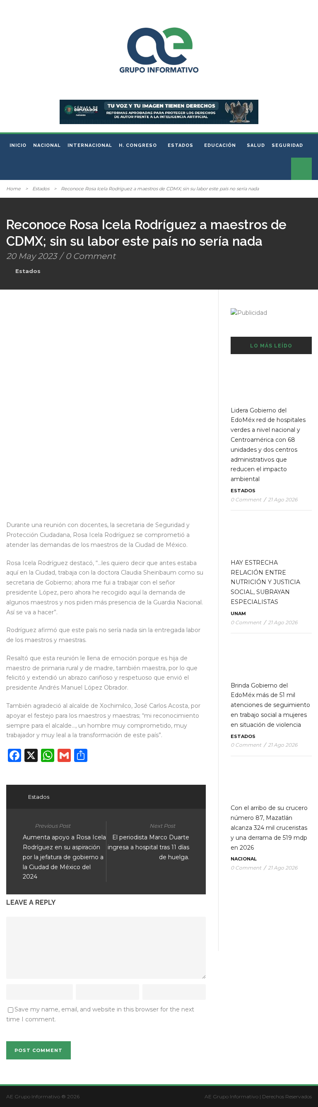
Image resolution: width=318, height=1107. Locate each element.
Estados (180, 145)
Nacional (47, 145)
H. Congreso (138, 145)
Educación (220, 145)
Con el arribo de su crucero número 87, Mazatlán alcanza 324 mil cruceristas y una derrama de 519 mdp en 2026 (269, 827)
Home (13, 189)
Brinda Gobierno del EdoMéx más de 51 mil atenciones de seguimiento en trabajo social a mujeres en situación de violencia (270, 705)
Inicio (18, 145)
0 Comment (90, 256)
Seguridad (287, 145)
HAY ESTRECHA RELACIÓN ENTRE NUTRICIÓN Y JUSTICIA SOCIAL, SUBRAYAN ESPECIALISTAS (265, 582)
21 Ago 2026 (282, 499)
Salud (256, 145)
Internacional (89, 145)
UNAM (238, 613)
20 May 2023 (31, 256)
